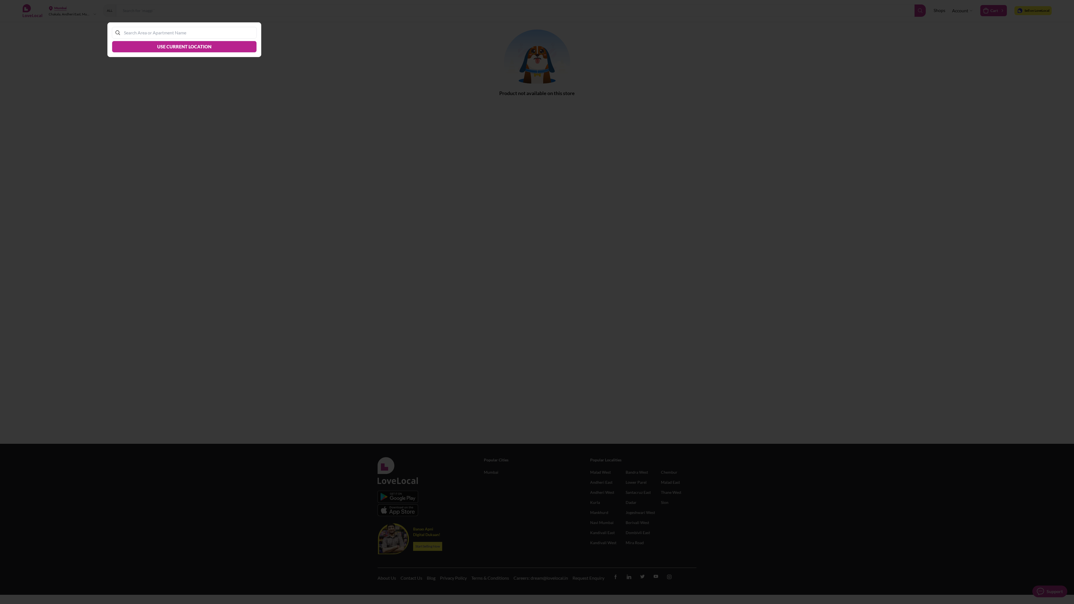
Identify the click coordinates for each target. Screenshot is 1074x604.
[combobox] (187, 32)
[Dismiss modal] (537, 302)
